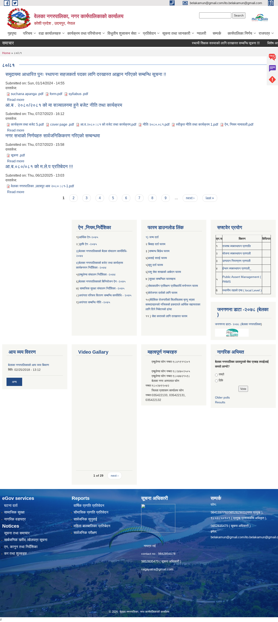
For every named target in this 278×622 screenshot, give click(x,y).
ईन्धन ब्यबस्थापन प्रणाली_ (236, 268)
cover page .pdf (62, 124)
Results (220, 402)
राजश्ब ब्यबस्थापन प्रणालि (236, 246)
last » (210, 198)
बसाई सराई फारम (158, 258)
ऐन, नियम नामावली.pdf (239, 124)
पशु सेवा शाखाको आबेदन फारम (164, 272)
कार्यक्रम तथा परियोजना (84, 33)
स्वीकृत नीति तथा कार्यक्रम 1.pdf (197, 124)
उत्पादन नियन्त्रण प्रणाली (236, 261)
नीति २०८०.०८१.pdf (156, 124)
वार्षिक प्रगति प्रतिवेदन (89, 506)
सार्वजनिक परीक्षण (85, 533)
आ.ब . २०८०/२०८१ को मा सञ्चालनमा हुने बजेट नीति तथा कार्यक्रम (63, 105)
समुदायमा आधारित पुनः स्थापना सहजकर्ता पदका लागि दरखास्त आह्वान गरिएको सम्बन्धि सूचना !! (85, 74)
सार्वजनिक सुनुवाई (85, 519)
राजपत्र (264, 33)
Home (6, 53)
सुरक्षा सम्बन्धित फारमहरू (162, 279)
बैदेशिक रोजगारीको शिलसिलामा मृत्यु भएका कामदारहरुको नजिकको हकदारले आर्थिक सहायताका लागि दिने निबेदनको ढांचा (173, 304)
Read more (15, 100)
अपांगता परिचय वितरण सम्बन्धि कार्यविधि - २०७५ (105, 295)
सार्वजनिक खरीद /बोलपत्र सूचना (25, 540)
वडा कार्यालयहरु (50, 33)
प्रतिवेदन (149, 33)
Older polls (222, 397)
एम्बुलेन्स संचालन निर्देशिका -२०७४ (97, 274)
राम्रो (221, 374)
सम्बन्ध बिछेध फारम (159, 251)
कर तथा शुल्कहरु (15, 553)
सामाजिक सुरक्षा (14, 512)
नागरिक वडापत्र (15, 519)
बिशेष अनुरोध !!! (266, 43)
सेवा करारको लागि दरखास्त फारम (169, 316)
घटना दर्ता (11, 506)
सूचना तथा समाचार (17, 533)
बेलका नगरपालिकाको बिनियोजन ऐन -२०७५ (102, 281)
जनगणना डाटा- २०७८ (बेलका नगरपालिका (238, 324)
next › (190, 198)
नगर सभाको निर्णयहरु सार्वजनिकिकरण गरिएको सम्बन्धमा (52, 135)
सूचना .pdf (18, 155)
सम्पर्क (217, 33)
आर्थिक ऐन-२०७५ (89, 237)
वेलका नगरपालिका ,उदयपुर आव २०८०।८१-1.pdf (42, 186)
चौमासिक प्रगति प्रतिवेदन (91, 512)
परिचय (27, 33)
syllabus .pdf (78, 94)
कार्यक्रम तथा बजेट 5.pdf (27, 124)
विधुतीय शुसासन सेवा (122, 33)
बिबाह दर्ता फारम (156, 244)
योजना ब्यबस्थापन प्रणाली (236, 253)
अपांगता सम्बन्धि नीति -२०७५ (94, 302)
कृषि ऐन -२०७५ (88, 244)
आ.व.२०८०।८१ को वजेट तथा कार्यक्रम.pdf (108, 124)
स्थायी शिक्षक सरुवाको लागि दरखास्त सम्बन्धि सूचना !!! (215, 43)
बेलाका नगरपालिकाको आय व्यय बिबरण (28, 365)
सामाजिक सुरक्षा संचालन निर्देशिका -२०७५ (102, 288)
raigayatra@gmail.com (157, 569)
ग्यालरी (201, 33)
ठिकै (221, 380)
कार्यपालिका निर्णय (240, 33)
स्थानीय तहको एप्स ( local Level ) (242, 290)
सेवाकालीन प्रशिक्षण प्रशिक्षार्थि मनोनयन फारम (173, 285)
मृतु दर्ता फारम (155, 265)
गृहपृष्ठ (12, 33)
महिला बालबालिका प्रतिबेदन (92, 526)
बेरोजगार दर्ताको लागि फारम (162, 292)
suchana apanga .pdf (27, 94)
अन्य (14, 382)
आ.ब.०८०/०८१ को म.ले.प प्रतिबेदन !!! (39, 166)
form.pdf (56, 94)
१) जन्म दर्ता (152, 237)
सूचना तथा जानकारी (176, 33)
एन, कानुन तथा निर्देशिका (21, 547)
